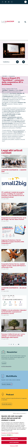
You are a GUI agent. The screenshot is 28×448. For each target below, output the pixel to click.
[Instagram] (12, 2)
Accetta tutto (14, 438)
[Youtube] (9, 2)
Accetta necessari (14, 442)
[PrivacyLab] (9, 435)
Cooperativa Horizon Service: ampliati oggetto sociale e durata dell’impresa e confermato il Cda (13, 265)
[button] (19, 22)
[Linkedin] (5, 2)
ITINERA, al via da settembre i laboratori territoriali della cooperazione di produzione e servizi (13, 311)
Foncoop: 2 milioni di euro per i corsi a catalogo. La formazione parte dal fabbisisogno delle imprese (13, 335)
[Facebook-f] (2, 2)
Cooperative (12, 76)
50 (18, 344)
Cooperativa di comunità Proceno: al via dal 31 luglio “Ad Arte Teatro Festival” (13, 218)
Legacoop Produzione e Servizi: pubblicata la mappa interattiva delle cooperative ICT (12, 241)
